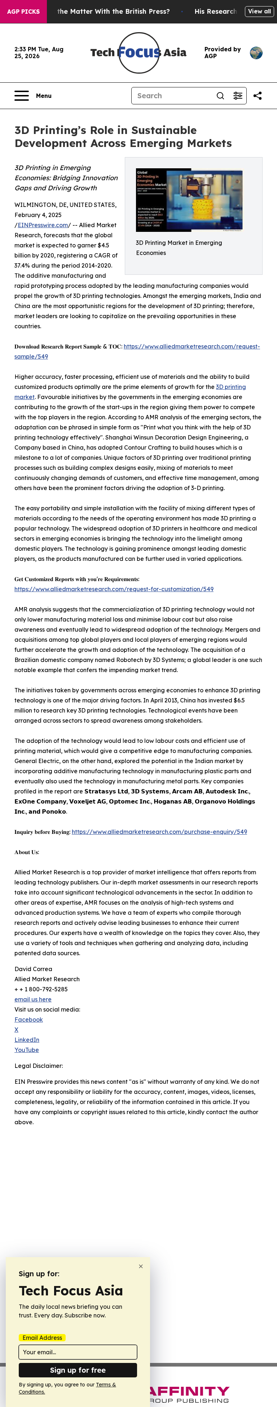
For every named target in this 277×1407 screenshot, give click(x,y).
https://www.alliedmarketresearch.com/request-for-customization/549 (114, 589)
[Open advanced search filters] (237, 95)
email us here (33, 999)
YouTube (26, 1049)
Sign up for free (78, 1369)
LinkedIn (26, 1039)
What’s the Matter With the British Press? (101, 11)
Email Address (42, 1337)
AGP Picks (23, 11)
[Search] (220, 95)
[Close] (140, 1266)
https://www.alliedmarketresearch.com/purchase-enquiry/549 (159, 831)
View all (259, 11)
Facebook (28, 1019)
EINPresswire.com (43, 225)
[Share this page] (257, 95)
